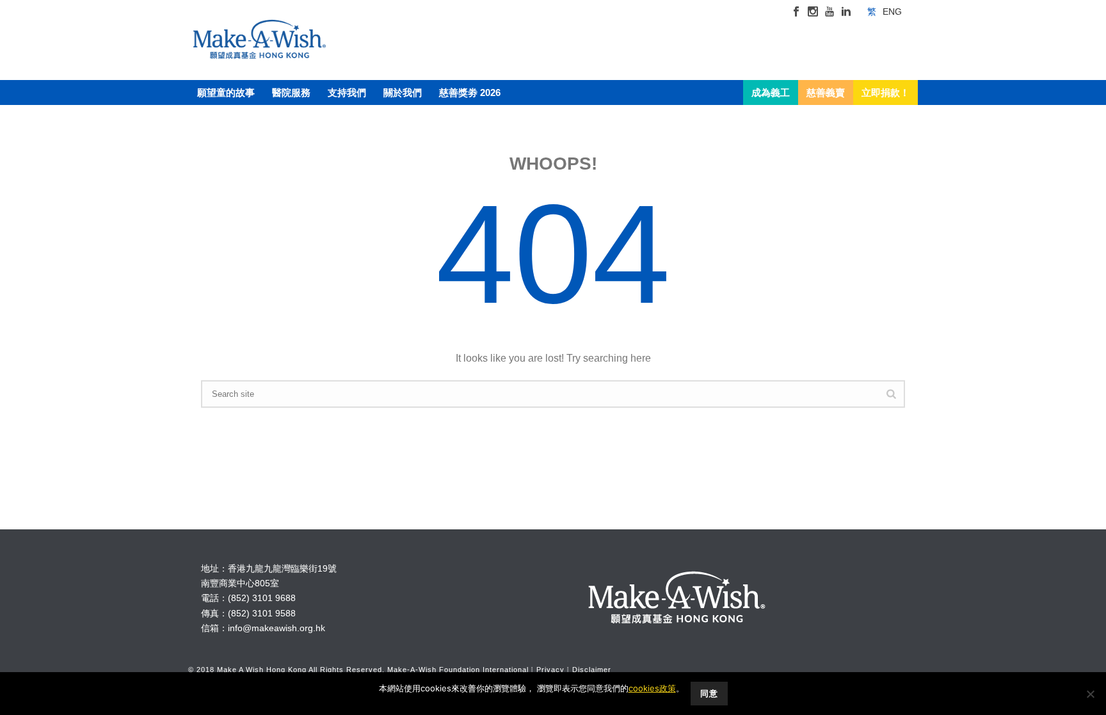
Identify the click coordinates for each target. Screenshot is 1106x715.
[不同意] (1090, 693)
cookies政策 (652, 688)
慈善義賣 (825, 92)
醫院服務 (291, 92)
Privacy (550, 669)
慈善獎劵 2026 (470, 92)
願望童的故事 (226, 92)
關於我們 (402, 92)
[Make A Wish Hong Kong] (259, 51)
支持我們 (347, 92)
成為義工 (770, 92)
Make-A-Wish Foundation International (458, 669)
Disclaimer (591, 669)
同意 (709, 693)
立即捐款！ (886, 92)
